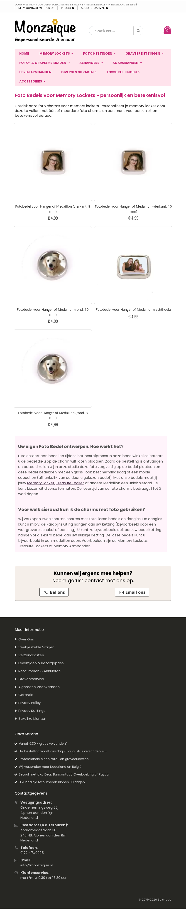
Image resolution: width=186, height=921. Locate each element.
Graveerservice (31, 678)
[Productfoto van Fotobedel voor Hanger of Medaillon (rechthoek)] (133, 265)
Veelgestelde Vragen (36, 647)
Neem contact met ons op (36, 8)
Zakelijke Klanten (32, 718)
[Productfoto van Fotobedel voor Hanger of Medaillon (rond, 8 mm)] (53, 368)
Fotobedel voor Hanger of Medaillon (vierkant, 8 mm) (52, 208)
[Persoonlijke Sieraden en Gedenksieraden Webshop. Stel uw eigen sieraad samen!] (45, 30)
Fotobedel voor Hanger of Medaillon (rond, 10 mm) (53, 312)
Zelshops (164, 899)
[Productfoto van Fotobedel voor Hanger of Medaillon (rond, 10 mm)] (53, 265)
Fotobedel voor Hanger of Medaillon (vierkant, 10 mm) (133, 208)
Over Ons (26, 639)
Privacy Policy (29, 702)
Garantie (25, 694)
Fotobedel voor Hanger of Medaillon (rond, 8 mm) (53, 415)
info (104, 751)
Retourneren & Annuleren (39, 671)
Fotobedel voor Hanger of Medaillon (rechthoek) (133, 309)
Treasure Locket (70, 483)
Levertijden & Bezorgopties (41, 663)
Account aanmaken (94, 8)
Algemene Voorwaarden (39, 686)
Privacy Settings (31, 710)
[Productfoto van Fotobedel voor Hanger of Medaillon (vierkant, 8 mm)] (53, 162)
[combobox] (116, 30)
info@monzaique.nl (36, 865)
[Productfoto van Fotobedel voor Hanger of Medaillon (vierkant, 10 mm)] (133, 162)
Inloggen (67, 8)
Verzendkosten (31, 655)
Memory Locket (40, 483)
